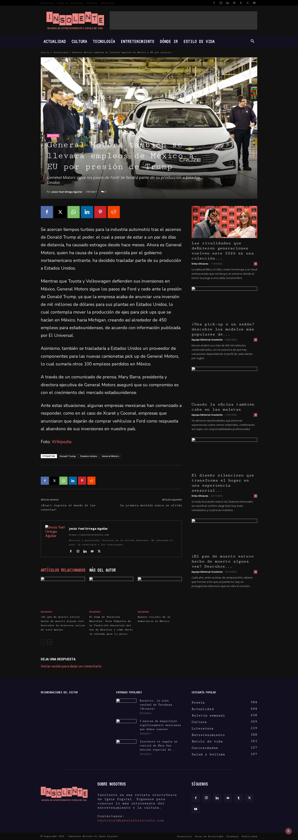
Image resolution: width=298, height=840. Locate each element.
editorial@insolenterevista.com (130, 820)
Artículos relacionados (63, 570)
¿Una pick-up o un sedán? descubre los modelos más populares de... (223, 329)
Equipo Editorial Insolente (207, 339)
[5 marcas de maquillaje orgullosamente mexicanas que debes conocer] (126, 725)
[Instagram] (221, 3)
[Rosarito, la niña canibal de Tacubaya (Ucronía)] (126, 706)
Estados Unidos (88, 456)
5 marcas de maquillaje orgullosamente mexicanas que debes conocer (160, 725)
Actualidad (55, 41)
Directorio (47, 3)
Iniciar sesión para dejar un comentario (71, 666)
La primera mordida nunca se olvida (151, 505)
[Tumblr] (241, 3)
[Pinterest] (100, 212)
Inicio (45, 52)
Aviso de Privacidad (70, 3)
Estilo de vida (199, 41)
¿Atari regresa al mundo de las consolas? (68, 507)
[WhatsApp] (74, 212)
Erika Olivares (200, 263)
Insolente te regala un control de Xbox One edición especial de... (159, 745)
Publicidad (107, 3)
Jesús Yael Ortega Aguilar (67, 191)
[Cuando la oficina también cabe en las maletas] (224, 383)
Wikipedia (61, 442)
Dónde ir (169, 41)
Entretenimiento (137, 41)
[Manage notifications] (288, 831)
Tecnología (104, 41)
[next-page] (49, 642)
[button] (252, 41)
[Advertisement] (183, 20)
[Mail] (234, 3)
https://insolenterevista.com (89, 535)
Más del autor (102, 570)
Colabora (92, 3)
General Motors (110, 456)
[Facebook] (214, 3)
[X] (247, 3)
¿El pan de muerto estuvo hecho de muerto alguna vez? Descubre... (223, 561)
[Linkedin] (227, 3)
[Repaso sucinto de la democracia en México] (160, 592)
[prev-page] (43, 642)
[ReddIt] (114, 212)
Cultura (79, 41)
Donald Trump (68, 456)
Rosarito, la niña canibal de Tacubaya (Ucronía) (156, 704)
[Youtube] (254, 3)
